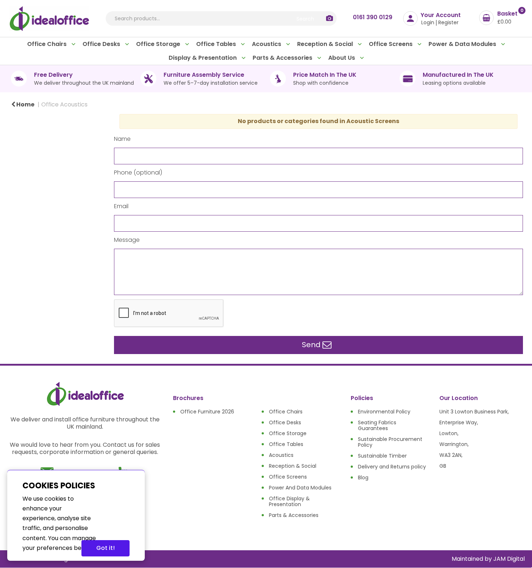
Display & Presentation (203, 58)
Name (122, 139)
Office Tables (216, 44)
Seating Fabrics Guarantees (377, 425)
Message (127, 240)
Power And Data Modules (300, 487)
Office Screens (391, 44)
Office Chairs (47, 44)
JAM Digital (509, 559)
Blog (363, 477)
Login (427, 22)
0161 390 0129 (372, 17)
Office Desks (102, 44)
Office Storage (159, 44)
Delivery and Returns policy (392, 466)
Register (448, 22)
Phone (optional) (138, 173)
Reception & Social (325, 44)
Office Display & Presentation (289, 501)
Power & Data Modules (463, 44)
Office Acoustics (64, 104)
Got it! (105, 548)
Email (121, 206)
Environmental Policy (384, 411)
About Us (342, 58)
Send (312, 345)
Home (24, 104)
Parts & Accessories (283, 58)
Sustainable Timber (382, 455)
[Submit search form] (305, 18)
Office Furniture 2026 (207, 411)
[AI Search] (329, 19)
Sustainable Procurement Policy (390, 442)
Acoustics (267, 44)
